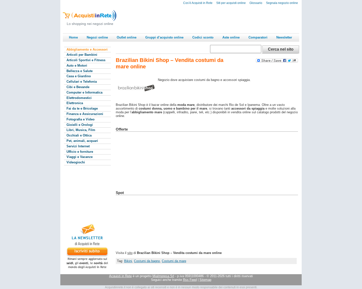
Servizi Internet (78, 146)
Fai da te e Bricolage (82, 108)
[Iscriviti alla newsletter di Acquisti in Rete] (85, 268)
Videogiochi (75, 162)
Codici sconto (203, 37)
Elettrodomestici (79, 98)
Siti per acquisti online (231, 3)
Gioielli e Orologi (79, 125)
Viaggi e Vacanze (79, 157)
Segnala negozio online (282, 3)
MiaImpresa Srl (163, 276)
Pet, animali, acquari (82, 141)
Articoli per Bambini (81, 55)
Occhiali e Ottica (79, 135)
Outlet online (126, 37)
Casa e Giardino (78, 76)
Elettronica (74, 103)
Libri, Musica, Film (80, 130)
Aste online (231, 37)
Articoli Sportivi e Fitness (85, 60)
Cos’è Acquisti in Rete (198, 3)
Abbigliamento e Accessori (87, 49)
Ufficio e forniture (79, 152)
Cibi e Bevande (77, 87)
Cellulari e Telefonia (81, 81)
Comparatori (257, 37)
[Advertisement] (209, 19)
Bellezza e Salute (79, 71)
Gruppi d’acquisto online (164, 37)
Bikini (128, 261)
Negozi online (97, 37)
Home (73, 37)
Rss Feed (190, 280)
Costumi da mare (174, 261)
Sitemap (205, 280)
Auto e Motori (76, 65)
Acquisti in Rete (120, 276)
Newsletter (284, 37)
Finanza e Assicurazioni (84, 114)
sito (129, 253)
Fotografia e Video (80, 119)
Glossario (255, 3)
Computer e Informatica (84, 92)
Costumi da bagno (147, 261)
